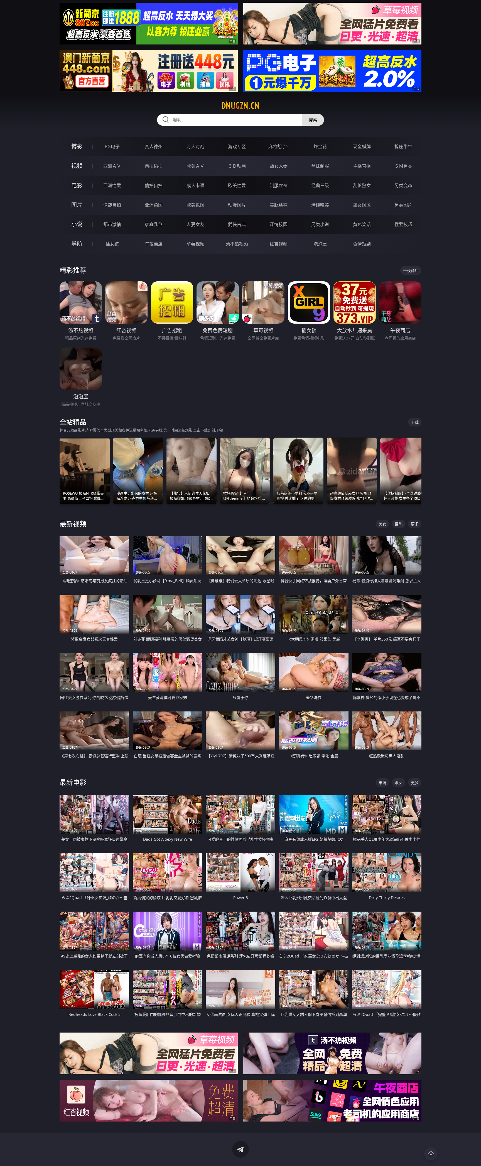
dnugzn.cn (240, 105)
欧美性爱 (237, 185)
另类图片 (403, 205)
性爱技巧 (403, 224)
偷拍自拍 (154, 185)
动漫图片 (237, 205)
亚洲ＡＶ (112, 166)
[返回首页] (431, 1153)
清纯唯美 (320, 205)
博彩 (76, 146)
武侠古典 (237, 224)
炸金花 (320, 146)
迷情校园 (279, 224)
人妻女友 (195, 224)
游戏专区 (237, 146)
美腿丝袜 (279, 205)
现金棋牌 (362, 146)
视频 (76, 166)
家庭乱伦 (154, 224)
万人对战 (195, 146)
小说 (76, 224)
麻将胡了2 (278, 146)
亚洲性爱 (112, 185)
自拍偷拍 (154, 166)
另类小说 (320, 224)
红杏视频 (279, 244)
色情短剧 (362, 244)
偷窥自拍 (112, 205)
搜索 (312, 120)
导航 (76, 243)
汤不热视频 (237, 244)
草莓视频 (195, 244)
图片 (76, 205)
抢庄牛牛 (403, 146)
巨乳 (399, 524)
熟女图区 (362, 205)
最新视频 (73, 523)
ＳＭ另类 (403, 166)
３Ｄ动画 (237, 166)
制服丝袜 (279, 185)
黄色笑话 (362, 224)
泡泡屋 (320, 244)
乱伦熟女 (362, 185)
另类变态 (403, 185)
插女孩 (112, 244)
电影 (76, 185)
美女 (382, 524)
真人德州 (154, 146)
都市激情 (112, 224)
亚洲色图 (154, 205)
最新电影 (73, 782)
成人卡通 (195, 185)
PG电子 (112, 146)
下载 (415, 422)
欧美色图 (195, 205)
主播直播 (362, 166)
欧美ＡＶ (195, 166)
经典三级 (320, 185)
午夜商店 (154, 244)
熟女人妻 (279, 166)
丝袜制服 (320, 166)
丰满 (382, 782)
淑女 (399, 782)
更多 (415, 524)
